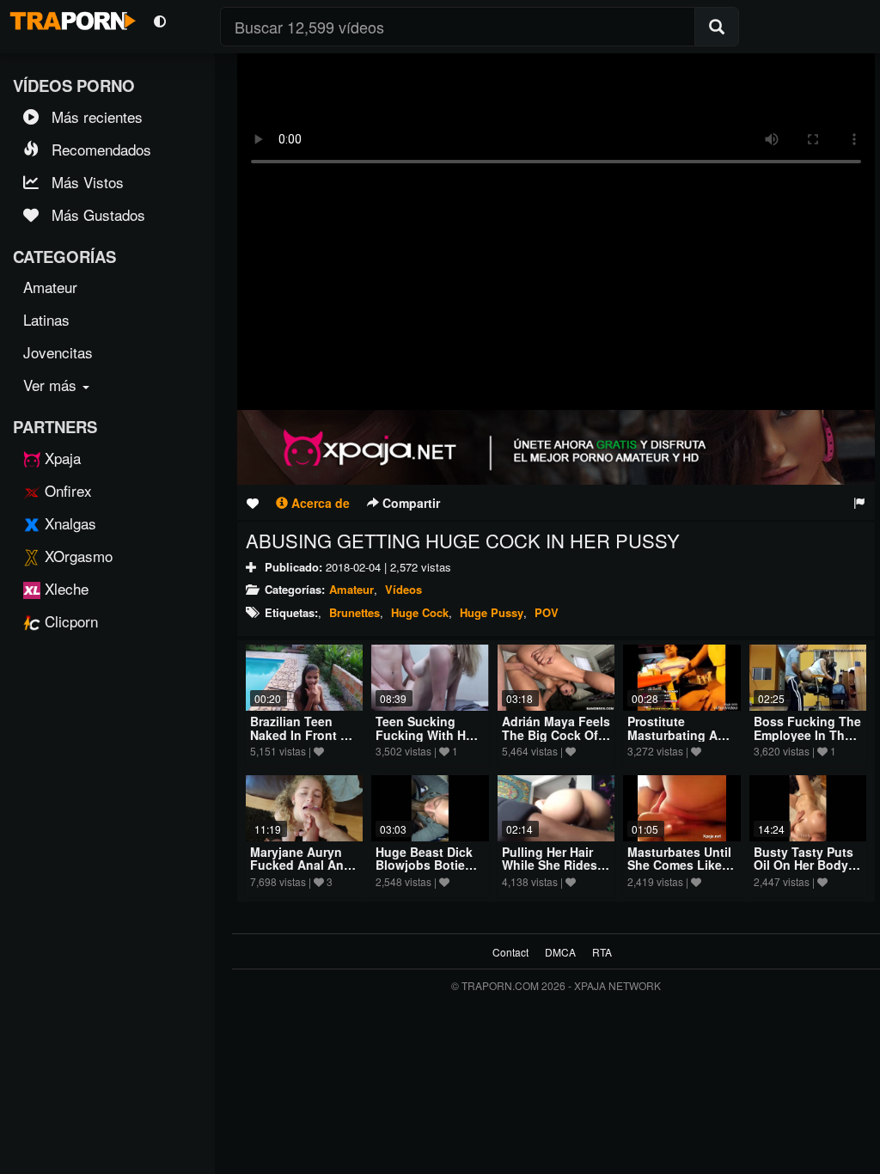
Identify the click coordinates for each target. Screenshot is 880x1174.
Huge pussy (491, 612)
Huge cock (420, 612)
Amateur (351, 589)
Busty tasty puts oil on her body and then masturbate (803, 871)
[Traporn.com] (70, 18)
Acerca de (319, 502)
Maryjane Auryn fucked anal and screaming (300, 865)
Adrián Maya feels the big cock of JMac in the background (556, 740)
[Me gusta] (253, 502)
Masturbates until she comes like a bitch (680, 865)
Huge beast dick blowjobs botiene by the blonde (428, 865)
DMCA (560, 952)
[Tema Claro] (159, 20)
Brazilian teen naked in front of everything (302, 734)
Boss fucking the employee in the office (807, 734)
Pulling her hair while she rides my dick (549, 865)
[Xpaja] (556, 447)
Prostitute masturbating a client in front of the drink (678, 740)
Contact (510, 952)
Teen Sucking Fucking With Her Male (426, 734)
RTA (602, 952)
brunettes (354, 612)
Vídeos (403, 589)
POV (547, 612)
